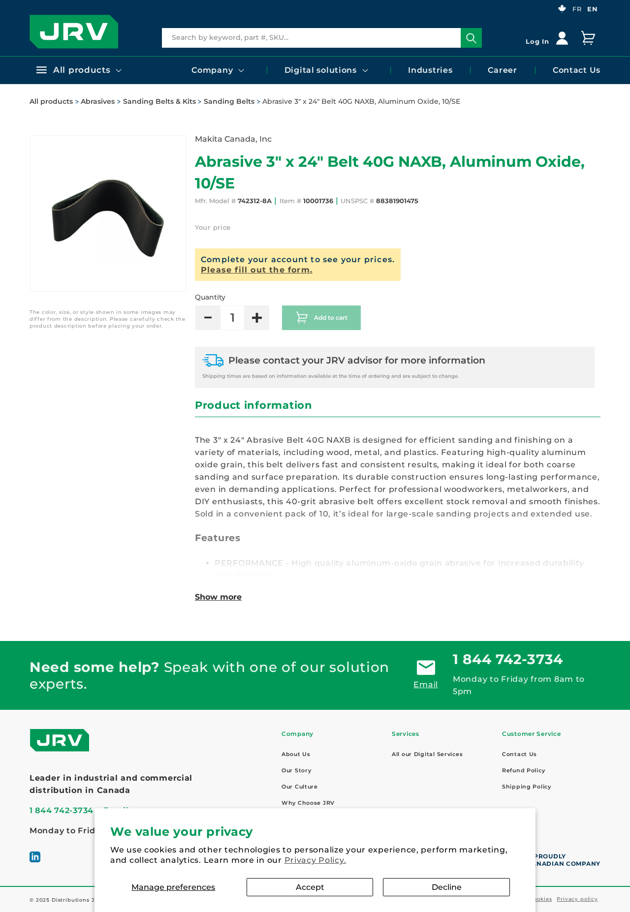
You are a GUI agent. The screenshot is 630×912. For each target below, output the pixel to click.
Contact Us (519, 754)
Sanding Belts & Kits (159, 101)
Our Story (296, 770)
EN (592, 9)
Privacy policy (577, 899)
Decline (447, 887)
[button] (78, 70)
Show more (218, 597)
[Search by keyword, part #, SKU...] (471, 38)
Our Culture (300, 786)
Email (425, 684)
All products (51, 101)
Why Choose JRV (308, 802)
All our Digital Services (427, 754)
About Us (296, 754)
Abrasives (98, 101)
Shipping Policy (526, 786)
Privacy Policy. (315, 860)
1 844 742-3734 (508, 659)
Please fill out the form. (257, 269)
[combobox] (322, 38)
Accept (310, 887)
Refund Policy (523, 770)
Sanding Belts (229, 101)
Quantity (210, 297)
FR (576, 9)
